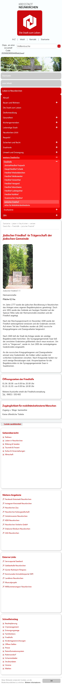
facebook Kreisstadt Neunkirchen (18, 499)
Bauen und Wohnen (11, 103)
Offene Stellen (10, 644)
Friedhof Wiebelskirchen (15, 173)
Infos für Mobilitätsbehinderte (17, 205)
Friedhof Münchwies (13, 187)
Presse (7, 648)
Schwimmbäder (11, 658)
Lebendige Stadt (10, 127)
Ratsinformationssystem (14, 651)
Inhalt (22, 39)
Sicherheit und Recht (11, 142)
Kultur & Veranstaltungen (15, 451)
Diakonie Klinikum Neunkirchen (17, 529)
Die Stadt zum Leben (12, 108)
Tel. (4, 394)
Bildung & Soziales (12, 444)
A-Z (13, 39)
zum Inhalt (7, 83)
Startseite (45, 39)
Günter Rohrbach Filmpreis (15, 570)
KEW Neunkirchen (12, 520)
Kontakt (32, 39)
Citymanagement (12, 627)
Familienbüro (10, 634)
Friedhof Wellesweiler (14, 176)
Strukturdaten (10, 662)
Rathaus (8, 437)
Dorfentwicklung (10, 113)
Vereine (8, 665)
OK (51, 681)
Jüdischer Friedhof (12, 202)
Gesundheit (8, 118)
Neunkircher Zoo (12, 508)
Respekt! (6, 137)
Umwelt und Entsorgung (13, 152)
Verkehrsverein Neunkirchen (16, 516)
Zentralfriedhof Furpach (15, 165)
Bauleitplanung (11, 623)
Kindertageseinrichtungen (15, 641)
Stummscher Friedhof (14, 198)
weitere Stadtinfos (11, 157)
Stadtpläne (8, 210)
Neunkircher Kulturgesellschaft (17, 512)
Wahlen (8, 669)
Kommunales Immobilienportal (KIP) (19, 574)
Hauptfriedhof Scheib (14, 169)
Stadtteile (7, 147)
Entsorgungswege (12, 630)
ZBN (4, 215)
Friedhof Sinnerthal (13, 180)
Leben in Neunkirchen (12, 91)
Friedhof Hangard (12, 184)
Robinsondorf (10, 655)
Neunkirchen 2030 (10, 132)
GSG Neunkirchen (12, 533)
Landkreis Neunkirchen (14, 578)
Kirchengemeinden (11, 123)
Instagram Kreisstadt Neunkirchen (18, 503)
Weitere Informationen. (33, 682)
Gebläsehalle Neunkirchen (15, 566)
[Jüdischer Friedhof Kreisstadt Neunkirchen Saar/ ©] (31, 266)
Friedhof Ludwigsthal (13, 191)
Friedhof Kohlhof (12, 194)
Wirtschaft (9, 454)
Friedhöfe (8, 162)
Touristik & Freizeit (12, 448)
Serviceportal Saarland (14, 561)
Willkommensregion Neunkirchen (18, 587)
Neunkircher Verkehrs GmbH (16, 525)
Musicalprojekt (11, 582)
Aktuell (6, 98)
